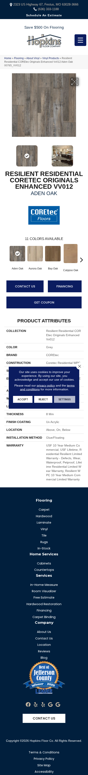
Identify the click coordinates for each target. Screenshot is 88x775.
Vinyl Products (50, 58)
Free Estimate (44, 597)
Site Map (44, 765)
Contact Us (25, 286)
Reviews (44, 651)
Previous (6, 154)
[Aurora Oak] (35, 253)
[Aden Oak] (17, 253)
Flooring (19, 58)
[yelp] (35, 704)
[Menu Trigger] (80, 40)
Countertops (44, 570)
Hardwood (44, 516)
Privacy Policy (44, 759)
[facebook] (28, 704)
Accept (23, 399)
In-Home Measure (44, 585)
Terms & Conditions (44, 752)
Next (81, 154)
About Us (44, 632)
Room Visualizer (44, 591)
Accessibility (44, 771)
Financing (64, 286)
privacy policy (46, 385)
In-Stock (44, 548)
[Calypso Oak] (70, 253)
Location (44, 645)
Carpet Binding (44, 617)
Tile (44, 535)
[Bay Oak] (53, 253)
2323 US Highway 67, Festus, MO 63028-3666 (45, 4)
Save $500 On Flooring (44, 27)
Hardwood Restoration (44, 604)
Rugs (44, 542)
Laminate (44, 522)
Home (7, 58)
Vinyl (44, 529)
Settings (65, 399)
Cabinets (44, 563)
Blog (44, 658)
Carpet (44, 509)
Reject (43, 399)
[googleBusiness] (50, 704)
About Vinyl (33, 58)
